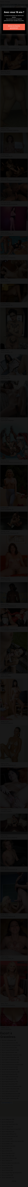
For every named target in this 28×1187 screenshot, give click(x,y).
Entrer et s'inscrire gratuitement (14, 27)
